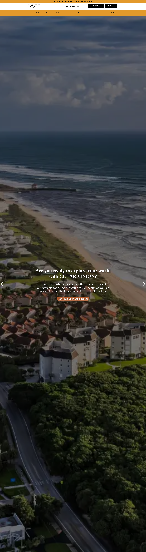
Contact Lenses (72, 12)
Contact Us (102, 12)
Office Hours (93, 12)
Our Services (49, 12)
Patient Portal (111, 12)
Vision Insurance (61, 12)
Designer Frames (83, 12)
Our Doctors (39, 12)
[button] (2, 284)
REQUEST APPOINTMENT (95, 6)
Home (32, 12)
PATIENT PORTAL (110, 6)
